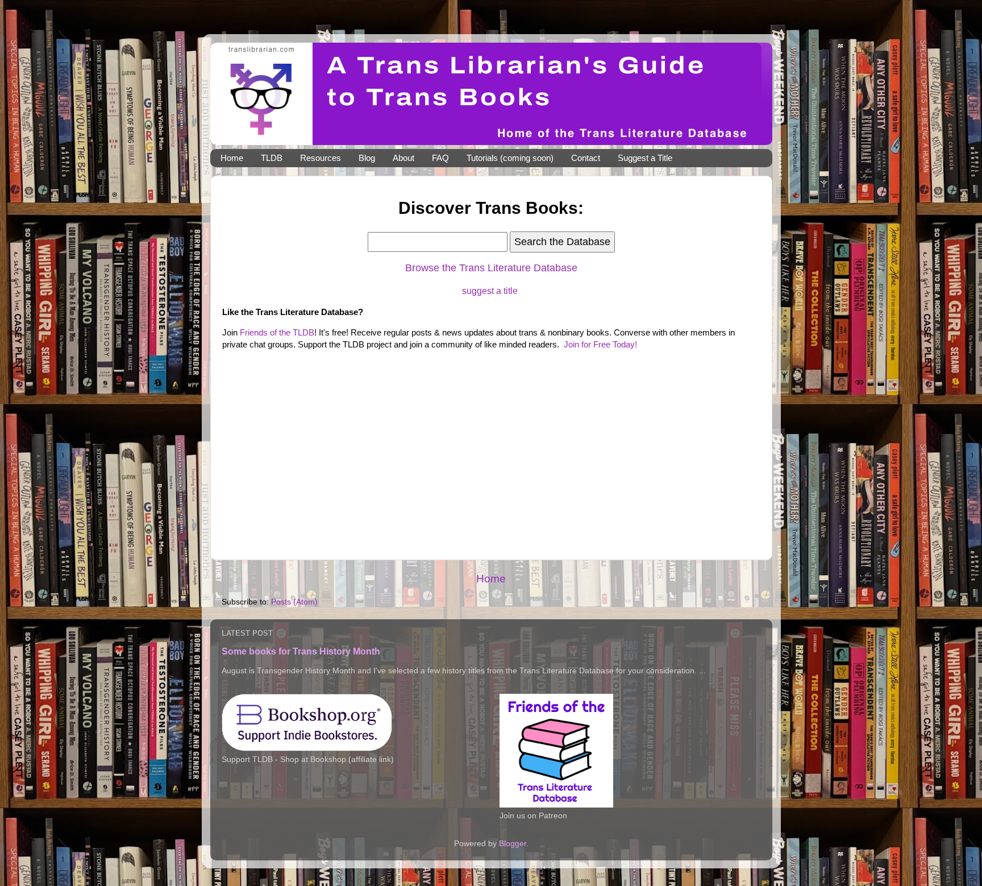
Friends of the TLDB (277, 332)
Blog (367, 158)
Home (231, 158)
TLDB (271, 158)
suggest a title (490, 291)
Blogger (512, 843)
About (403, 158)
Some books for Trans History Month (301, 651)
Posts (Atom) (294, 602)
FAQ (440, 158)
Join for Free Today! (600, 344)
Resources (320, 158)
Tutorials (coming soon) (510, 158)
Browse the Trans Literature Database (491, 268)
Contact (585, 158)
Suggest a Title (645, 158)
